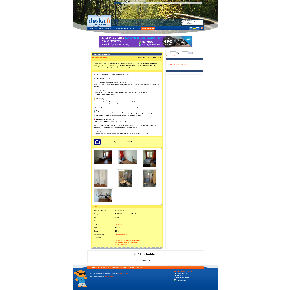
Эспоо (116, 221)
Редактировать (119, 238)
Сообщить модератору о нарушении (177, 64)
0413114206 (118, 224)
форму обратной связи (123, 273)
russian (117, 3)
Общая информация (181, 273)
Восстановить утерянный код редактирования (128, 240)
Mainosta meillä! (181, 280)
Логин (167, 53)
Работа (146, 3)
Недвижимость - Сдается (99, 57)
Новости (140, 3)
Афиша (136, 3)
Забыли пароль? (170, 55)
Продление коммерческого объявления (126, 242)
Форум (123, 3)
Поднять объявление (121, 244)
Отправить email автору (121, 234)
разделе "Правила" (109, 276)
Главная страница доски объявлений (99, 20)
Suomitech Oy (133, 267)
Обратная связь (179, 275)
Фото (131, 3)
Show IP (94, 206)
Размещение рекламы (181, 277)
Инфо (127, 3)
